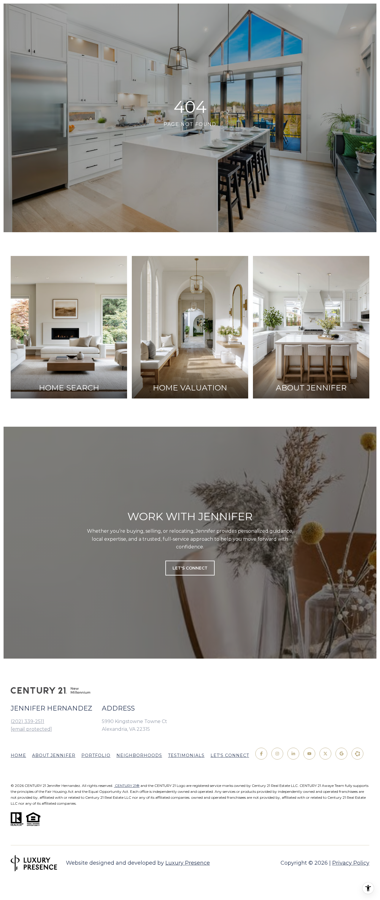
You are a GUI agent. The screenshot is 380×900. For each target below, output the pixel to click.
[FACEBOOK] (261, 754)
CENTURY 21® (127, 785)
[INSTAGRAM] (277, 754)
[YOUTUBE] (309, 754)
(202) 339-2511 (27, 721)
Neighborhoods (139, 755)
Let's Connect (229, 755)
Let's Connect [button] (190, 568)
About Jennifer (53, 755)
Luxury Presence (187, 863)
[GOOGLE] (341, 754)
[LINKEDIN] (293, 754)
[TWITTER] (325, 754)
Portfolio (95, 755)
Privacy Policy (350, 863)
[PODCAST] (357, 754)
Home (18, 755)
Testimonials (186, 755)
